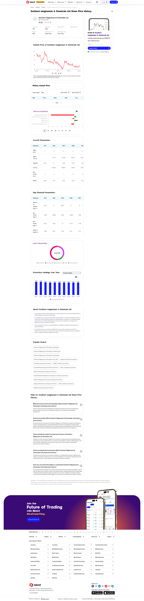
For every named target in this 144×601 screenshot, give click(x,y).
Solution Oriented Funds (57, 569)
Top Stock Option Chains (79, 545)
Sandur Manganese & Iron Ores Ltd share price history (48, 379)
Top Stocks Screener (35, 573)
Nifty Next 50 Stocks (35, 549)
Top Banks (54, 573)
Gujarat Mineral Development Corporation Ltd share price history (51, 375)
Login (103, 2)
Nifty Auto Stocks (78, 553)
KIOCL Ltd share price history (68, 367)
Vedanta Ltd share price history (68, 359)
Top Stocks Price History (79, 561)
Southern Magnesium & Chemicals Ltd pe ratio (46, 359)
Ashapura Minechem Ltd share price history (45, 383)
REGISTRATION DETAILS (88, 599)
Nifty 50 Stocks (55, 557)
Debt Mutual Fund (99, 565)
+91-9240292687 (33, 593)
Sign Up (113, 2)
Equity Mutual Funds (78, 565)
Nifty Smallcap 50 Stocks (79, 549)
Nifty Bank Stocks (99, 549)
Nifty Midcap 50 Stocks (57, 549)
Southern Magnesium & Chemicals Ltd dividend (46, 347)
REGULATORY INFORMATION (108, 599)
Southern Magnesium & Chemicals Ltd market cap (47, 351)
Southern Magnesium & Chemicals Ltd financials (46, 355)
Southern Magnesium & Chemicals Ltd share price (49, 76)
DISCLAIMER (98, 599)
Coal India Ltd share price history (42, 363)
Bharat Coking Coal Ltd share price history (45, 371)
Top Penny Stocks (99, 561)
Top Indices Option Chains (101, 545)
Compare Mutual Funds (79, 573)
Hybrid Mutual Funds (35, 569)
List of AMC (33, 565)
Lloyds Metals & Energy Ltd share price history (46, 367)
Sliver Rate (54, 578)
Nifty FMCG (97, 553)
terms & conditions (105, 51)
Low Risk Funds (77, 569)
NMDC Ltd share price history (61, 363)
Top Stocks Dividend (56, 561)
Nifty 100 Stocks (77, 557)
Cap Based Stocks (99, 573)
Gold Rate (33, 578)
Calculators (97, 569)
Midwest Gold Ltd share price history (43, 387)
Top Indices (54, 545)
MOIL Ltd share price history (66, 383)
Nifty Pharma (33, 557)
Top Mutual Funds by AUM (58, 565)
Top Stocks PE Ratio (35, 561)
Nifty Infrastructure (99, 557)
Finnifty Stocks (34, 553)
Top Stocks (33, 545)
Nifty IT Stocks (55, 553)
